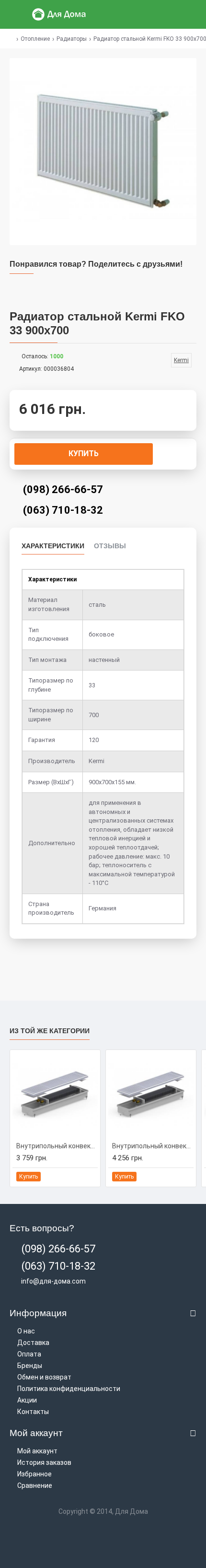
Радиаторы (72, 38)
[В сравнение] (90, 1176)
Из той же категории (50, 1031)
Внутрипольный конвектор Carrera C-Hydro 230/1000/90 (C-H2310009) (57, 1146)
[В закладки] (79, 1177)
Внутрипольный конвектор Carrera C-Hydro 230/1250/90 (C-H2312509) (153, 1146)
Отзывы (110, 546)
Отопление (35, 38)
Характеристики (53, 546)
